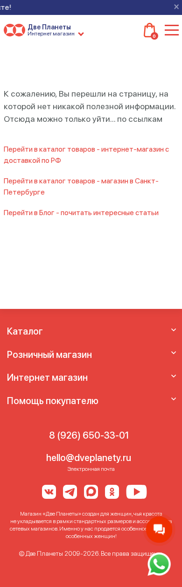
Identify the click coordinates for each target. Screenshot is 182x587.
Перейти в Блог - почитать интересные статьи (81, 212)
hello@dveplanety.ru (88, 457)
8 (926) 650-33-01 (89, 435)
